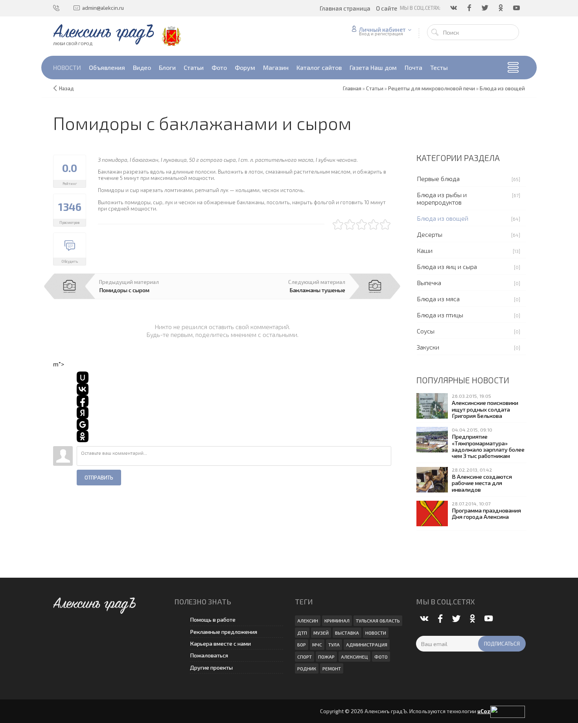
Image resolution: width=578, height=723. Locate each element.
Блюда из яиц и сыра (447, 266)
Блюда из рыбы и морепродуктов (442, 198)
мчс (317, 644)
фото (381, 656)
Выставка (347, 632)
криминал (337, 620)
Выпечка (429, 282)
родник (306, 668)
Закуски (428, 347)
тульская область (378, 620)
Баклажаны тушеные (317, 290)
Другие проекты (211, 667)
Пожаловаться (209, 655)
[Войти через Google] (82, 424)
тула (334, 644)
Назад (66, 88)
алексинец (354, 656)
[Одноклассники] (501, 8)
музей (321, 632)
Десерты (429, 234)
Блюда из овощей (442, 218)
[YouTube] (517, 8)
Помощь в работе (213, 619)
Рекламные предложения (223, 631)
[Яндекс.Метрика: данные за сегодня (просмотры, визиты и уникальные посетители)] (507, 712)
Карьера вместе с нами (220, 643)
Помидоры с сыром (124, 290)
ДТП (302, 632)
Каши (425, 250)
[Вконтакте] (454, 8)
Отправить (99, 477)
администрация (366, 644)
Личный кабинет (382, 29)
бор (301, 644)
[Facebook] (470, 8)
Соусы (425, 331)
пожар (326, 656)
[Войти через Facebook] (82, 401)
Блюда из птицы (440, 314)
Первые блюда (438, 178)
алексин (307, 620)
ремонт (331, 668)
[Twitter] (485, 8)
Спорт (304, 656)
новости (375, 632)
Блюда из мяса (438, 298)
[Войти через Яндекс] (82, 413)
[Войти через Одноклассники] (82, 436)
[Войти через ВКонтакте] (82, 389)
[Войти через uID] (82, 377)
